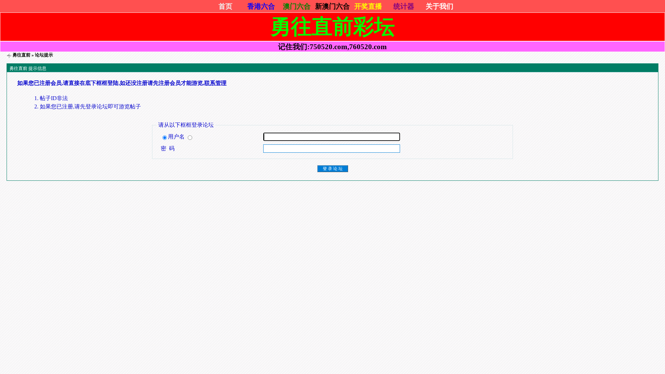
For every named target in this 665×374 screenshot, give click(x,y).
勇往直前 (21, 54)
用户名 (177, 137)
